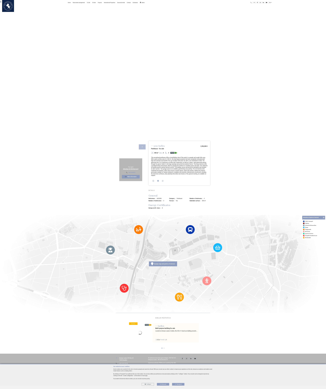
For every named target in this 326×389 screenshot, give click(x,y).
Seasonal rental (121, 2)
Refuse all (163, 384)
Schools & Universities (310, 225)
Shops (306, 227)
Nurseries (307, 231)
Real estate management (79, 2)
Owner (143, 2)
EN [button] (270, 2)
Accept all (179, 384)
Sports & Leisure (309, 233)
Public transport (309, 221)
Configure (148, 384)
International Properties (109, 2)
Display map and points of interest (164, 264)
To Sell (88, 2)
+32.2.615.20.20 (123, 363)
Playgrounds (308, 229)
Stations (307, 223)
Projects (100, 2)
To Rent (94, 2)
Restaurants (308, 237)
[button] (313, 217)
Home (69, 2)
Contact (129, 2)
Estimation (135, 2)
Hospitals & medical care (311, 235)
